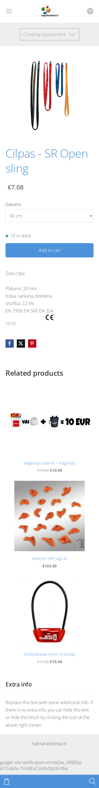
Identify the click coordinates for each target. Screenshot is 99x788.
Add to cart (50, 250)
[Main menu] (8, 11)
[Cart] (6, 781)
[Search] (92, 781)
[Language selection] (90, 11)
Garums (13, 204)
